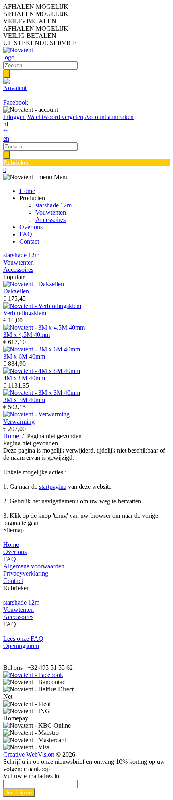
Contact (29, 241)
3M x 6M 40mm (24, 356)
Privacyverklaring (25, 573)
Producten (32, 198)
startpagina (52, 486)
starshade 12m (53, 205)
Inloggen (14, 116)
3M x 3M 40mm (24, 399)
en (6, 138)
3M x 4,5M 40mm (26, 334)
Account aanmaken (109, 116)
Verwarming (19, 421)
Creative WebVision (28, 754)
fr (5, 131)
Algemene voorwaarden (33, 566)
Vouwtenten (50, 212)
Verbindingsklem (24, 313)
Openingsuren (21, 645)
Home (27, 190)
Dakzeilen (16, 291)
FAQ (25, 234)
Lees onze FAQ (23, 638)
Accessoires (50, 219)
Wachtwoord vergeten (55, 116)
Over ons (31, 227)
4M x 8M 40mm (24, 378)
